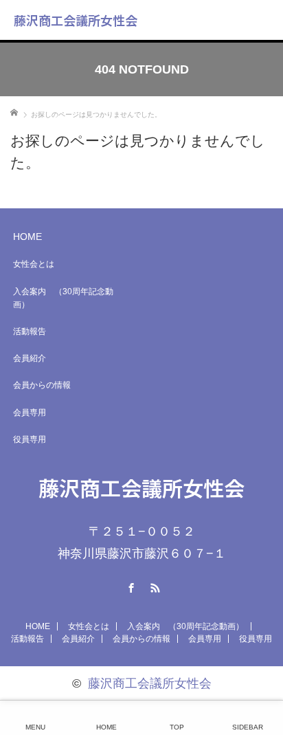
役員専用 (29, 439)
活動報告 (29, 331)
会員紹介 (29, 358)
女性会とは (33, 264)
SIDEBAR (247, 727)
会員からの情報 (42, 385)
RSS (154, 585)
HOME (27, 236)
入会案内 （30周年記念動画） (63, 298)
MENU (35, 727)
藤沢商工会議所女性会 (75, 20)
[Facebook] (130, 585)
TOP (177, 727)
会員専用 (29, 412)
